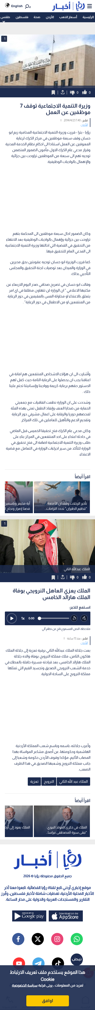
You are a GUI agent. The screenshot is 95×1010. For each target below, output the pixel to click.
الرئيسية (88, 17)
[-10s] (74, 618)
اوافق (47, 1000)
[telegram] (38, 963)
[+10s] (84, 618)
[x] (38, 939)
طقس (5, 17)
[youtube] (19, 963)
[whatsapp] (77, 939)
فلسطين (22, 17)
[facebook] (18, 939)
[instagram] (57, 939)
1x (23, 618)
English (17, 6)
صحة (37, 17)
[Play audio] (11, 618)
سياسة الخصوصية (25, 985)
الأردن (50, 17)
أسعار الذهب (68, 17)
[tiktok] (58, 963)
